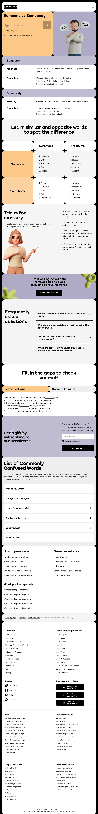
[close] (93, 386)
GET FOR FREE (49, 421)
